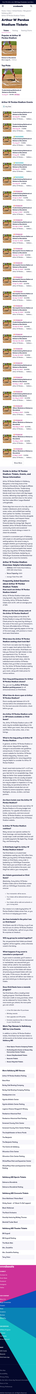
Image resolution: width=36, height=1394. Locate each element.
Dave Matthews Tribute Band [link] (12, 1198)
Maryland (26, 11)
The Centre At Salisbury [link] (10, 1147)
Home (4, 11)
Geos (9, 11)
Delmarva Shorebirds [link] (9, 1182)
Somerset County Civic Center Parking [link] (16, 1128)
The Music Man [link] (7, 1243)
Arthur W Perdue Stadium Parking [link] (14, 1076)
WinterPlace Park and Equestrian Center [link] (16, 1161)
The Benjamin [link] (7, 1137)
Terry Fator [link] (6, 1257)
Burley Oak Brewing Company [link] (13, 1085)
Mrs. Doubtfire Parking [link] (10, 1252)
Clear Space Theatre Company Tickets (20, 1046)
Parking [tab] (15, 30)
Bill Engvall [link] (6, 1233)
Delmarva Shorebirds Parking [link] (12, 1187)
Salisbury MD (6, 13)
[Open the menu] (3, 6)
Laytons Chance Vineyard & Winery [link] (15, 1109)
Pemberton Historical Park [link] (11, 1114)
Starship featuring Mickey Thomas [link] (14, 1217)
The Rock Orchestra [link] (9, 1213)
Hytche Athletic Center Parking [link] (13, 1104)
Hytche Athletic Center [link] (10, 1099)
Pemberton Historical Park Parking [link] (14, 1118)
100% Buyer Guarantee (20, 2)
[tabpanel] (18, 249)
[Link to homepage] (18, 6)
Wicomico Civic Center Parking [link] (13, 1156)
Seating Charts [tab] (26, 30)
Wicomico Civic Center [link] (10, 1151)
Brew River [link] (6, 1080)
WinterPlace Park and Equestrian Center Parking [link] (16, 1167)
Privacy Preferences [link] (6, 1386)
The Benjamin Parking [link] (10, 1142)
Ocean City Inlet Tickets (15, 1062)
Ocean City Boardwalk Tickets (17, 1055)
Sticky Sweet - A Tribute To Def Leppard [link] (16, 1203)
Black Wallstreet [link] (8, 1208)
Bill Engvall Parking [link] (9, 1238)
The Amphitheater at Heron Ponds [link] (14, 1133)
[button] (7, 106)
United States (17, 11)
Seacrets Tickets (12, 1058)
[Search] (31, 6)
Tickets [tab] (6, 30)
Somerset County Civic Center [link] (13, 1123)
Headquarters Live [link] (8, 1095)
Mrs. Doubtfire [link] (7, 1248)
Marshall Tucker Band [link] (10, 1222)
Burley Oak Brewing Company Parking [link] (16, 1090)
